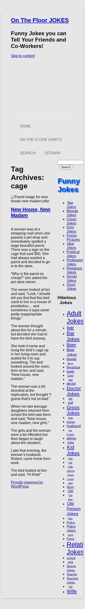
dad (70, 379)
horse (71, 422)
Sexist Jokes (72, 278)
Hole (70, 418)
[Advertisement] (42, 88)
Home (25, 126)
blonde (71, 359)
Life (70, 462)
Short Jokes (71, 287)
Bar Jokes (71, 205)
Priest (70, 539)
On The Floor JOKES (40, 20)
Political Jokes (73, 254)
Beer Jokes (72, 352)
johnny (71, 438)
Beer (71, 344)
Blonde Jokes (72, 213)
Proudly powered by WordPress (27, 484)
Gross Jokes (73, 410)
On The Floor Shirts (41, 140)
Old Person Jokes (74, 508)
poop (70, 535)
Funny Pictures (73, 238)
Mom (70, 487)
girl (70, 398)
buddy (71, 371)
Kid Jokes (73, 450)
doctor (71, 383)
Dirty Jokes (71, 229)
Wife (72, 591)
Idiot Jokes (71, 246)
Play (70, 518)
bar (70, 327)
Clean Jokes (71, 221)
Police (71, 522)
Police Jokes (71, 528)
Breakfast (73, 367)
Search (28, 153)
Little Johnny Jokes (71, 470)
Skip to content (23, 56)
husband (74, 426)
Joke (70, 442)
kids (70, 458)
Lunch (70, 479)
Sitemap (53, 153)
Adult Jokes (75, 317)
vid (70, 586)
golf (70, 402)
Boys (70, 363)
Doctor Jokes (74, 391)
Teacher (72, 574)
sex (70, 562)
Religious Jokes (74, 270)
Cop (70, 375)
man (70, 483)
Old (70, 491)
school (71, 558)
